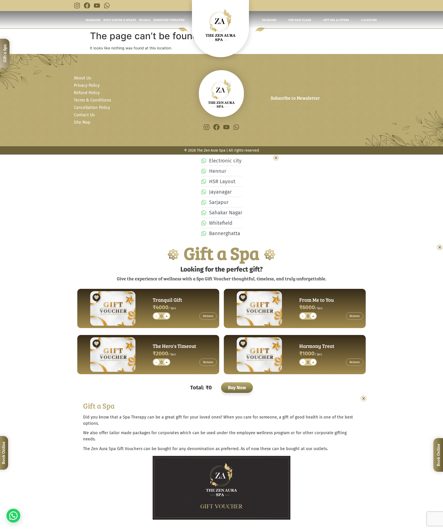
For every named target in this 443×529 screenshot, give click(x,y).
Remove (208, 316)
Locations (369, 20)
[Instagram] (77, 5)
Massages (93, 20)
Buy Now (237, 387)
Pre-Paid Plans (299, 20)
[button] (13, 516)
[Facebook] (87, 5)
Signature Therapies (169, 20)
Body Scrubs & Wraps (119, 20)
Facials (144, 20)
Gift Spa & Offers (336, 20)
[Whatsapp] (107, 5)
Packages (269, 20)
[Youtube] (97, 5)
